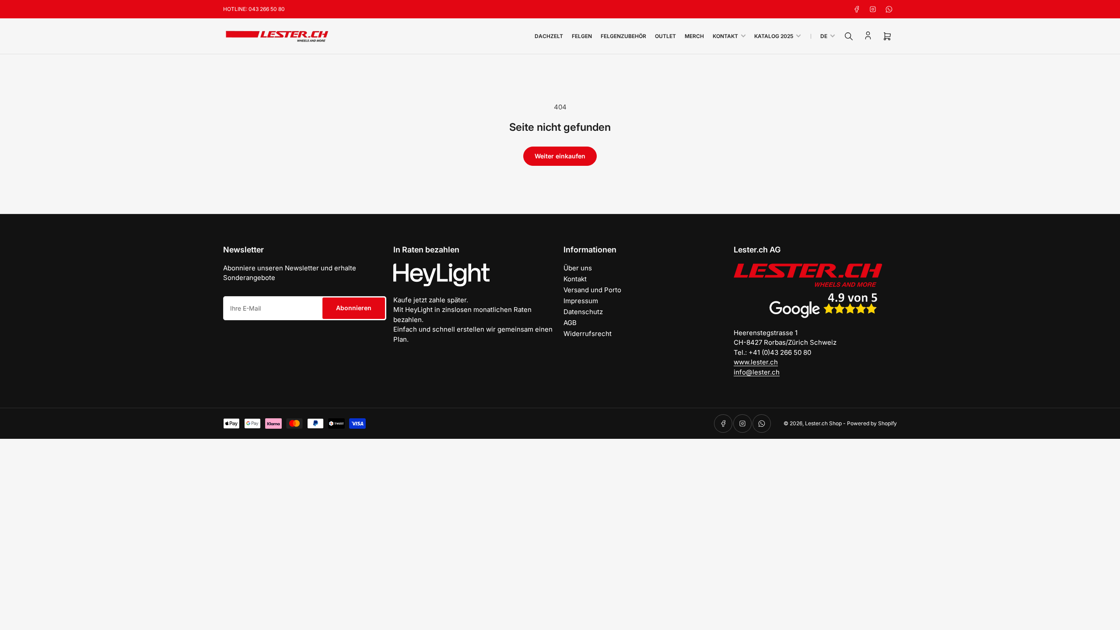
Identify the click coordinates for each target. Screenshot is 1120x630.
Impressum (581, 301)
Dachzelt (549, 36)
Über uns (578, 268)
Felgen (582, 36)
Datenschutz (583, 312)
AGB (570, 322)
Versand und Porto (592, 290)
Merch (694, 36)
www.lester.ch (756, 362)
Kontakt (725, 36)
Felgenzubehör (623, 36)
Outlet (665, 36)
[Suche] (848, 36)
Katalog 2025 (773, 36)
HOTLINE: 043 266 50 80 (254, 9)
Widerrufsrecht (588, 333)
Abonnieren (353, 308)
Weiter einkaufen (560, 156)
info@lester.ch (757, 372)
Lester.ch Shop (823, 423)
